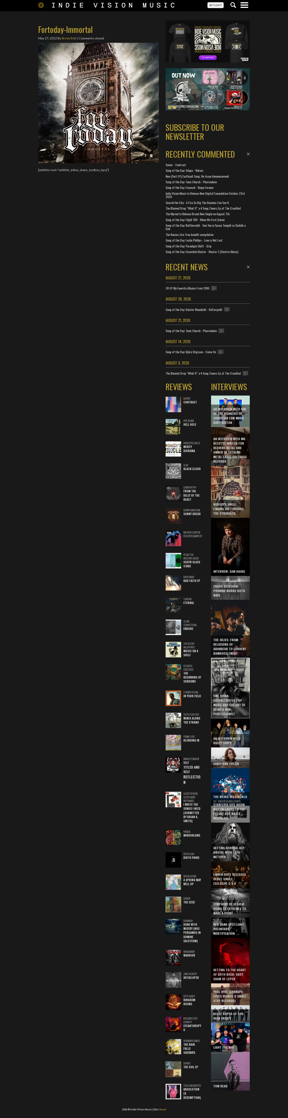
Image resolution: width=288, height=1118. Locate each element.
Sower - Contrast (176, 164)
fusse (163, 1109)
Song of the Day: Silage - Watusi (184, 170)
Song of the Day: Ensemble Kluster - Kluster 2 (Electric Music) (202, 251)
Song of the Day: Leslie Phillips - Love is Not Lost (194, 240)
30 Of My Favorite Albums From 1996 (187, 288)
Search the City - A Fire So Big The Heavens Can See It (197, 202)
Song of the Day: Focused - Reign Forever (190, 187)
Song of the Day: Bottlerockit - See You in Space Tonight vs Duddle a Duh (206, 227)
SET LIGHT (215, 5)
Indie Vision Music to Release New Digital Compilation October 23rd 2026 (205, 195)
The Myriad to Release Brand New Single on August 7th (198, 213)
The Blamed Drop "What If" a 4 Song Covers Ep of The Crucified (203, 208)
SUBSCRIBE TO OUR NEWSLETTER (195, 131)
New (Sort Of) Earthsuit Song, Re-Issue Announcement (197, 176)
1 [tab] (169, 107)
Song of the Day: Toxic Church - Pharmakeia (191, 181)
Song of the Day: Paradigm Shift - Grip (189, 246)
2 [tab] (174, 107)
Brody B (67, 38)
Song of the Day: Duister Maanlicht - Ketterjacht (194, 309)
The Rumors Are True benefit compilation (190, 234)
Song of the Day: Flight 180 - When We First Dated (195, 219)
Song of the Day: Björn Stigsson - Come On (191, 351)
